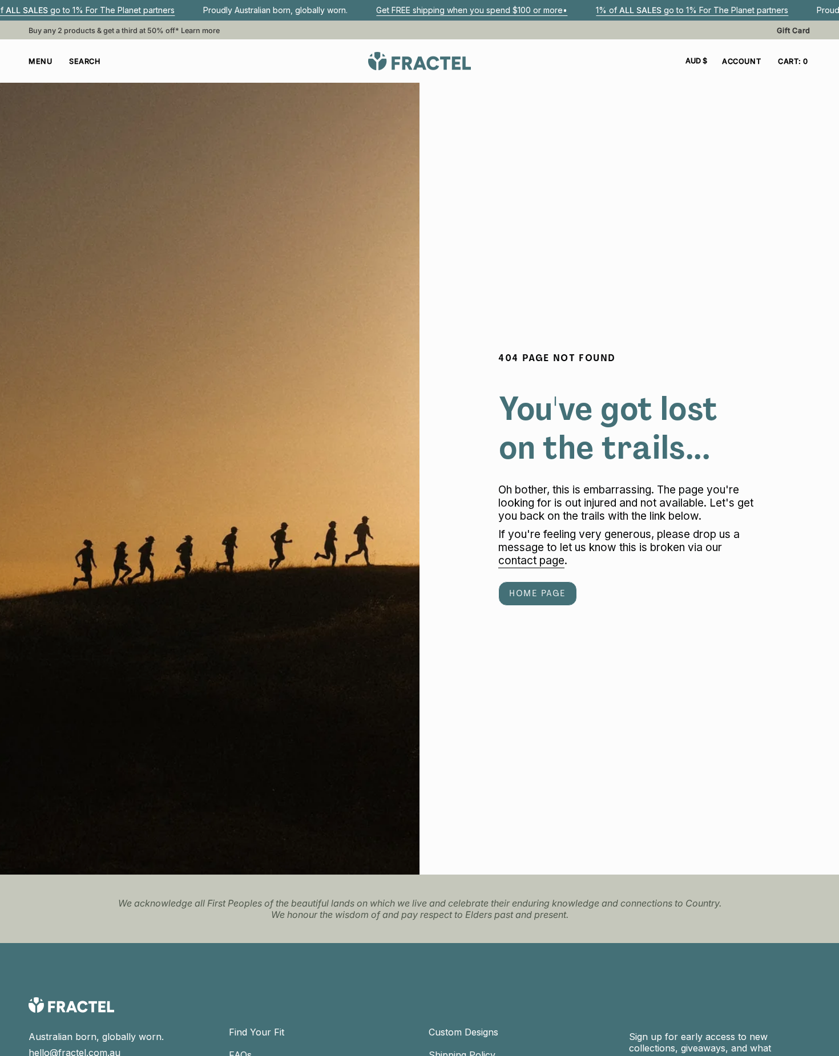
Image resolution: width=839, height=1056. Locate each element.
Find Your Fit (256, 1032)
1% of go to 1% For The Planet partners (692, 10)
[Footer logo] (71, 1005)
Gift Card (793, 30)
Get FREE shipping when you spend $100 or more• (471, 10)
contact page (531, 561)
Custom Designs (463, 1032)
